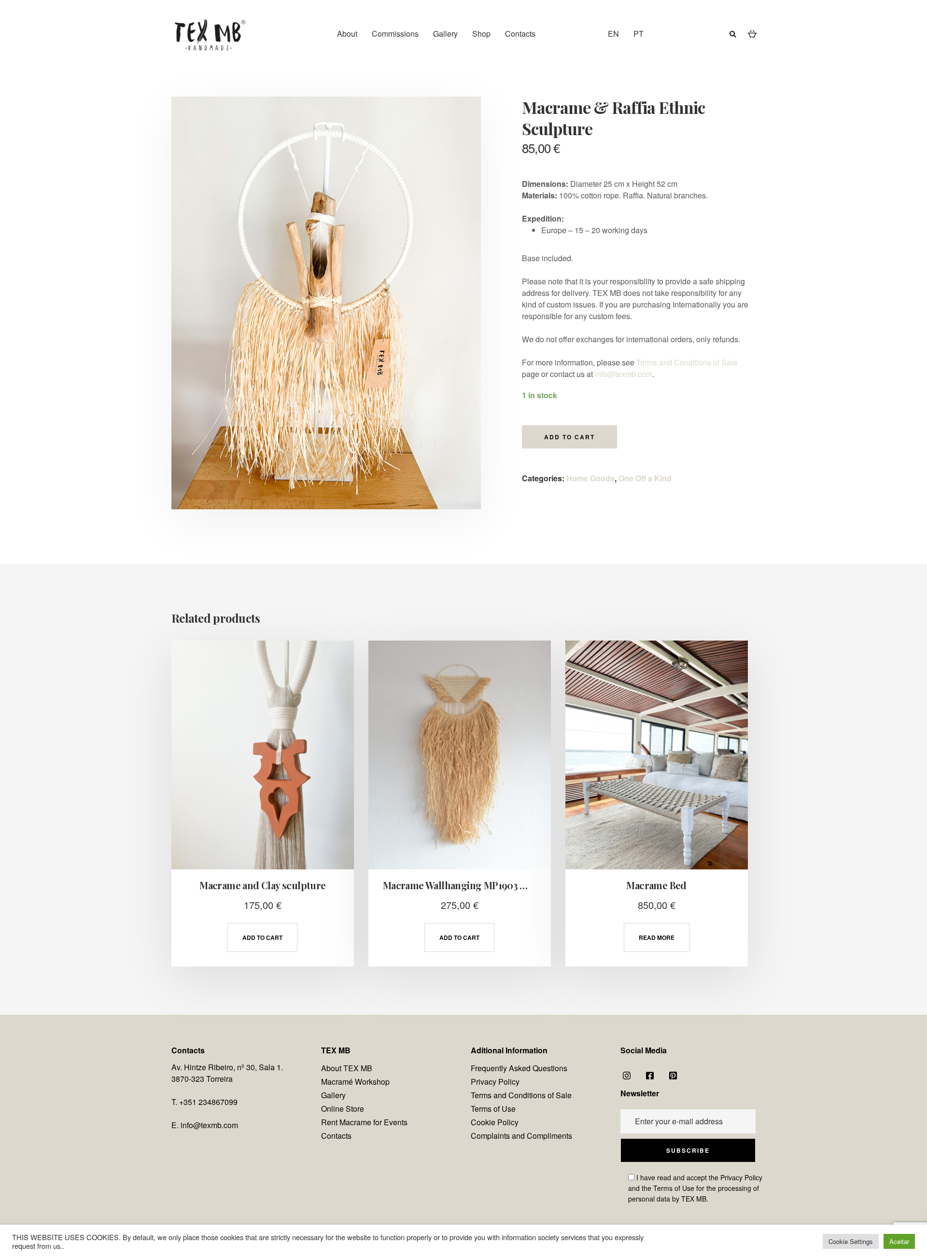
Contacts (520, 33)
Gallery (445, 33)
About (347, 33)
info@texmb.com (623, 373)
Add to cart (569, 437)
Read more (656, 937)
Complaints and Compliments (521, 1135)
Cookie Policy (495, 1122)
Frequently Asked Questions (519, 1068)
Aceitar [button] (899, 1241)
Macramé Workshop (355, 1081)
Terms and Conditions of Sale (686, 362)
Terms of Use (493, 1108)
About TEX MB (346, 1068)
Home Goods (590, 478)
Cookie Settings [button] (851, 1241)
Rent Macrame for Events (364, 1122)
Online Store (342, 1108)
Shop (481, 33)
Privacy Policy (495, 1081)
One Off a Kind (645, 478)
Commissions (395, 33)
